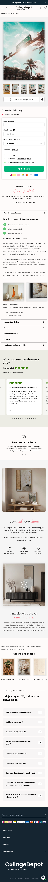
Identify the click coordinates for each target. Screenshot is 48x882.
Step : (7, 130)
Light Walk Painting (40, 679)
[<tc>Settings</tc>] (40, 8)
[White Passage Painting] (8, 667)
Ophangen (7, 328)
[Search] (6, 8)
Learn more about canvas (14, 312)
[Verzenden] (44, 815)
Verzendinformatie (10, 333)
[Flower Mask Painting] (24, 667)
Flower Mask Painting (24, 679)
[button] (24, 125)
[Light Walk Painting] (39, 667)
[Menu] (2, 8)
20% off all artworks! (24, 3)
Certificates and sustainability (14, 345)
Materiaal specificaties (12, 213)
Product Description (11, 322)
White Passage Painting (8, 679)
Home (3, 13)
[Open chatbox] (43, 877)
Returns (6, 339)
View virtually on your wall (23, 99)
